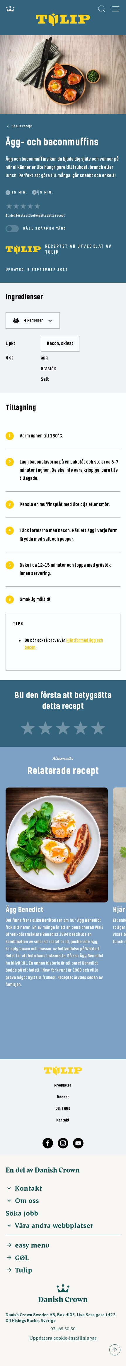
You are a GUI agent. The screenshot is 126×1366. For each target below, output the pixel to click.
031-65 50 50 (63, 1328)
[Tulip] (23, 249)
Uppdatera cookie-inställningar (62, 1337)
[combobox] (33, 320)
